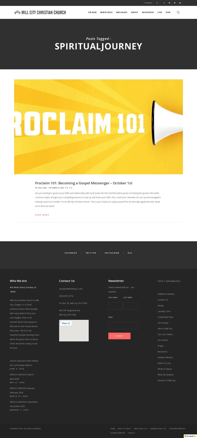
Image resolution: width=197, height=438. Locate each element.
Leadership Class (165, 317)
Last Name (128, 297)
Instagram (112, 253)
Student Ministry (165, 357)
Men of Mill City (165, 328)
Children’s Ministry (166, 294)
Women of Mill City (166, 380)
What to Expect (165, 369)
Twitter (90, 253)
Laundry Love (164, 311)
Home (160, 281)
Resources (163, 351)
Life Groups (163, 322)
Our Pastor (163, 340)
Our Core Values (165, 334)
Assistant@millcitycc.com (70, 288)
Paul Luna (42, 188)
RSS (130, 253)
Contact (131, 433)
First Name (113, 297)
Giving (160, 305)
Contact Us (163, 299)
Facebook (71, 253)
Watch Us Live (164, 363)
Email (111, 317)
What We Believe (165, 374)
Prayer (161, 345)
